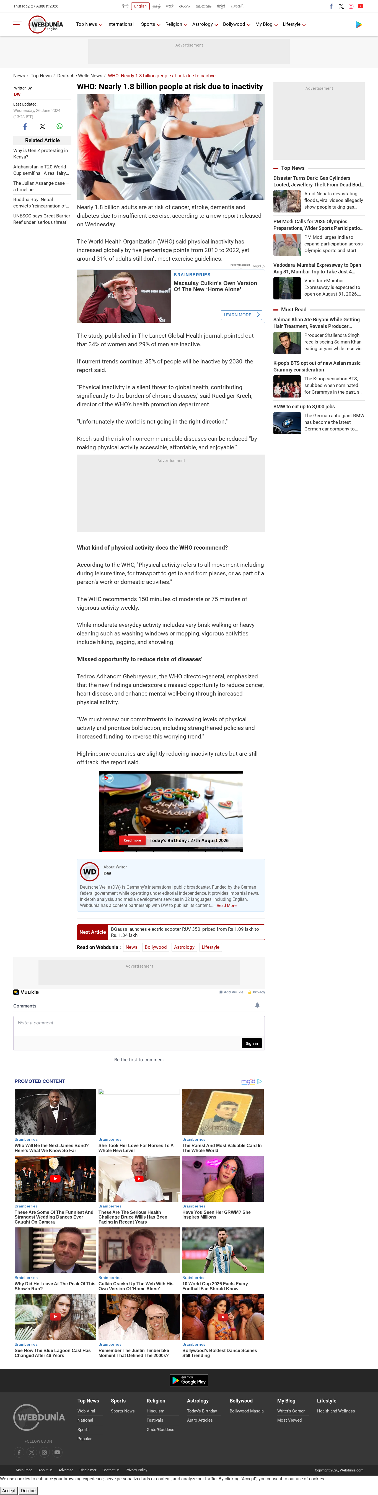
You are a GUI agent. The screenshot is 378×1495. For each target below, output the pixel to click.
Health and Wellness (336, 1411)
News (19, 75)
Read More (227, 905)
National (85, 1420)
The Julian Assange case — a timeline (41, 186)
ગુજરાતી (237, 6)
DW (17, 94)
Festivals (155, 1420)
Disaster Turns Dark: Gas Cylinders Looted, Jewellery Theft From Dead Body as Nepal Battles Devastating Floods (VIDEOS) (318, 181)
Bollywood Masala (247, 1411)
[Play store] (359, 24)
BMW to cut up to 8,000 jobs (304, 406)
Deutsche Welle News (79, 75)
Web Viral (86, 1411)
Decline (28, 1490)
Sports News (123, 1411)
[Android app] (189, 1380)
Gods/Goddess (160, 1429)
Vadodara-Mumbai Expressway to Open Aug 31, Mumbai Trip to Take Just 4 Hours (317, 268)
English (140, 6)
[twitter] (341, 6)
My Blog (264, 24)
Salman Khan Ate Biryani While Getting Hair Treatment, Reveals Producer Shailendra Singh (316, 323)
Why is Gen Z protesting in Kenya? (40, 154)
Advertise (66, 1470)
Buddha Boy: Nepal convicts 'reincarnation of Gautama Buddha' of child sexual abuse (40, 203)
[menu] (18, 24)
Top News (86, 24)
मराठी (170, 6)
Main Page (24, 1470)
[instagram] (351, 6)
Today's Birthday (202, 1411)
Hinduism (155, 1411)
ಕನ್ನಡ (221, 6)
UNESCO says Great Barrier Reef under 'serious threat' (41, 219)
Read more (132, 840)
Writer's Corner (291, 1411)
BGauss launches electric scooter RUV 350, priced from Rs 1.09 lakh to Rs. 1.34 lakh (185, 932)
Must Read (294, 309)
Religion (173, 24)
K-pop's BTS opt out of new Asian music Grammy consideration (317, 366)
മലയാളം (203, 6)
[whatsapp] (59, 126)
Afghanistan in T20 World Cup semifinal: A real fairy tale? (39, 170)
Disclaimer (87, 1470)
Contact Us (111, 1470)
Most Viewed (289, 1420)
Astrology (202, 24)
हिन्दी (125, 6)
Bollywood (234, 24)
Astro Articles (200, 1420)
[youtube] (360, 6)
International (120, 24)
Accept (8, 1490)
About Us (45, 1470)
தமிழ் (156, 6)
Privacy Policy (136, 1470)
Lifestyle (292, 24)
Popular (84, 1438)
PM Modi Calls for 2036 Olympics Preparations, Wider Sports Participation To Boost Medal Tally (318, 225)
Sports (148, 24)
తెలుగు (184, 6)
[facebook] (331, 6)
